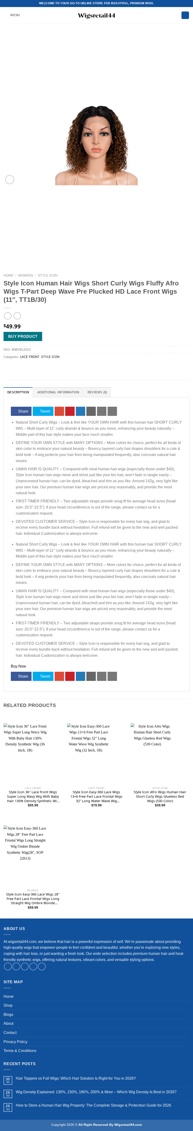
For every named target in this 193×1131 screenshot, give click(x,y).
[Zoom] (9, 179)
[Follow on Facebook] (8, 966)
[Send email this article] (91, 411)
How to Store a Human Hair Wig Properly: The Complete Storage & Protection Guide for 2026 (93, 1105)
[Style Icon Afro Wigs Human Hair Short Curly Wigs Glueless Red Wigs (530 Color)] (160, 778)
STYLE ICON (47, 275)
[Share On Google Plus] (59, 411)
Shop (8, 1005)
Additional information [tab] (58, 392)
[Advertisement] (96, 68)
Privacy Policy (15, 1042)
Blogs (8, 1015)
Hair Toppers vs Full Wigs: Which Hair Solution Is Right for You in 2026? (76, 1078)
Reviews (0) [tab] (97, 392)
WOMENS (25, 275)
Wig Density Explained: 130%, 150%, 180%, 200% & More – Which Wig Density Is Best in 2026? (96, 1092)
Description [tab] (18, 392)
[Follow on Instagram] (16, 966)
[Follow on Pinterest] (42, 966)
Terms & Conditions (20, 1051)
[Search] (185, 15)
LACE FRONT (29, 357)
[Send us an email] (33, 966)
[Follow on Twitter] (25, 966)
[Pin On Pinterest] (70, 411)
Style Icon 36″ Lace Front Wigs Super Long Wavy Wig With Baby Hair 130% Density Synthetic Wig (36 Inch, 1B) (33, 796)
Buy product (23, 336)
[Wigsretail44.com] (96, 15)
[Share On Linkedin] (80, 411)
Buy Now (18, 666)
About (8, 1023)
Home (8, 275)
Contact (10, 1033)
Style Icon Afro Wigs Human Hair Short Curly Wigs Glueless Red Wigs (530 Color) (160, 796)
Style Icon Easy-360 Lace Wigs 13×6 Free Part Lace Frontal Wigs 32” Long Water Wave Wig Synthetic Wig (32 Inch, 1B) (96, 796)
